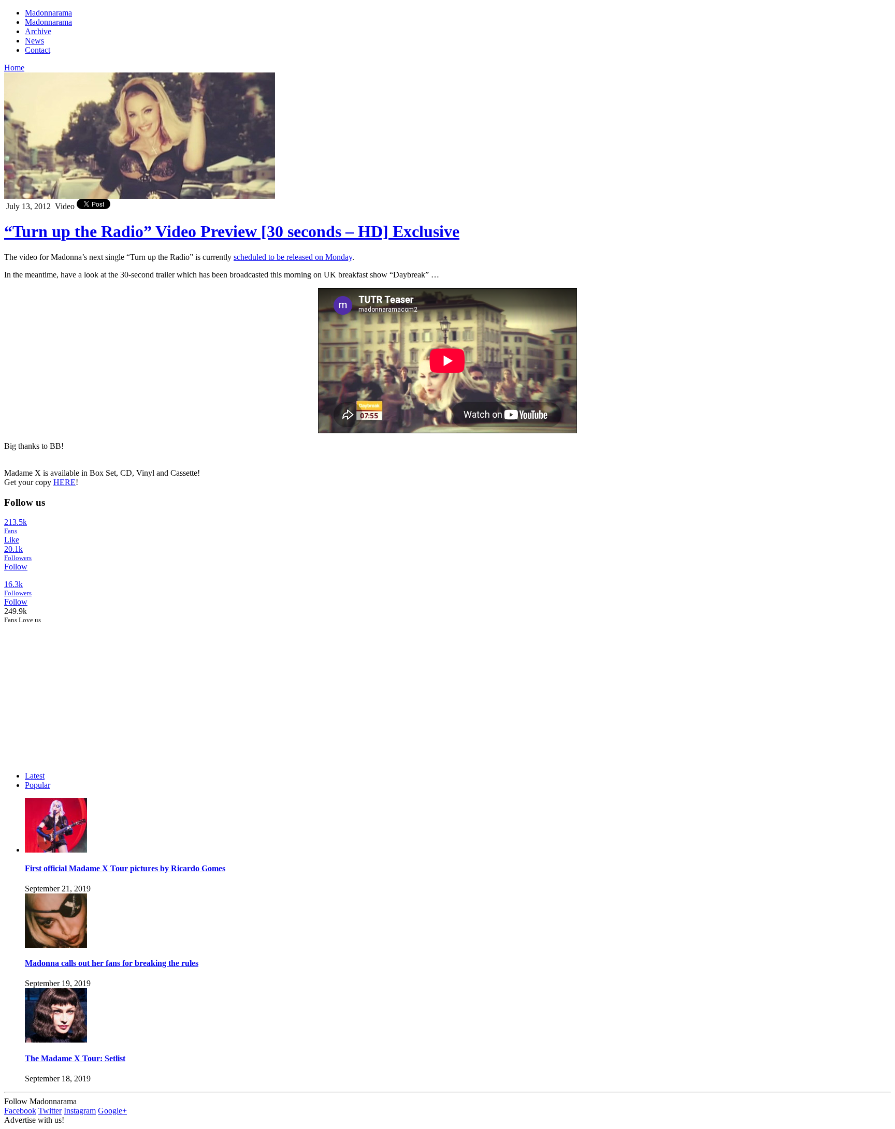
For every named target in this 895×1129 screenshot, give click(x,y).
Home (14, 67)
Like (11, 539)
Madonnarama (48, 12)
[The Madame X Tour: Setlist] (56, 1039)
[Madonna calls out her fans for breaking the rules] (56, 945)
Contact (37, 50)
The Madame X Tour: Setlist (75, 1058)
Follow (15, 566)
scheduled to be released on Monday (293, 257)
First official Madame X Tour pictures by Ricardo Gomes (125, 868)
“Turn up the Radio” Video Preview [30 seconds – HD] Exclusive (231, 231)
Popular (37, 785)
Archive (38, 31)
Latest (35, 775)
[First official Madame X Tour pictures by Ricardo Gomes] (56, 849)
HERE (64, 482)
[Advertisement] (82, 689)
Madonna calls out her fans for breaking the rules (111, 963)
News (34, 40)
